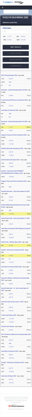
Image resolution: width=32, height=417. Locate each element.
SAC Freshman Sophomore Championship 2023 (16, 334)
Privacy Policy (7, 397)
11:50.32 (11, 155)
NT (9, 259)
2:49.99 (11, 95)
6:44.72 (11, 368)
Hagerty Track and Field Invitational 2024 (14, 181)
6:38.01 (11, 284)
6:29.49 (11, 152)
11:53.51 (11, 166)
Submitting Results (14, 398)
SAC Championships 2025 (9, 75)
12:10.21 (11, 346)
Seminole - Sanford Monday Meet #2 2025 (14, 121)
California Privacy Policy (17, 397)
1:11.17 (9, 36)
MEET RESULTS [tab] (15, 47)
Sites (8, 398)
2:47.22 (11, 106)
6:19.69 (11, 140)
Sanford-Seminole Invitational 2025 (12, 148)
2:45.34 (11, 197)
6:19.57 (11, 200)
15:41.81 (11, 383)
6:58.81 (11, 354)
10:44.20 (11, 176)
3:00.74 (11, 307)
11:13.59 (11, 318)
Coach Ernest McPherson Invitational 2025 (14, 100)
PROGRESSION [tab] (16, 66)
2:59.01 (11, 294)
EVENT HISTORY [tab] (15, 53)
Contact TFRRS (24, 398)
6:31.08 (11, 310)
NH (10, 85)
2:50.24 (11, 270)
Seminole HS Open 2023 (8, 376)
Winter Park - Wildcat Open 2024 (11, 242)
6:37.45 (11, 297)
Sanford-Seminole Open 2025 (10, 160)
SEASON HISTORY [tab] (15, 60)
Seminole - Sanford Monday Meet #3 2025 (14, 90)
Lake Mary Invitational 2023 (9, 351)
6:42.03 (11, 330)
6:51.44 (11, 379)
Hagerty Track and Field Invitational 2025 (14, 135)
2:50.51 (11, 130)
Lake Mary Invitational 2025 (9, 110)
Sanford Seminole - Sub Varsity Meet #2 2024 (15, 191)
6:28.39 (11, 163)
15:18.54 (11, 371)
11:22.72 (11, 262)
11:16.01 (11, 144)
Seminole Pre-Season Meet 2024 (11, 267)
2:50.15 (11, 234)
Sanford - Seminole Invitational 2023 (12, 362)
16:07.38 (11, 358)
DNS (10, 82)
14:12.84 (23, 40)
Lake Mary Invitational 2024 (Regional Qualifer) (16, 228)
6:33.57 (11, 78)
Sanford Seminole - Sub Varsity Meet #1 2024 (15, 218)
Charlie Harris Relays (7, 326)
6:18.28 (11, 273)
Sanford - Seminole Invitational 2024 (12, 250)
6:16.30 (9, 40)
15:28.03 (11, 322)
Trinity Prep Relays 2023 (8, 315)
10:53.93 (11, 237)
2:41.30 (23, 36)
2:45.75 (11, 224)
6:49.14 (11, 340)
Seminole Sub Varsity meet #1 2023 (12, 302)
